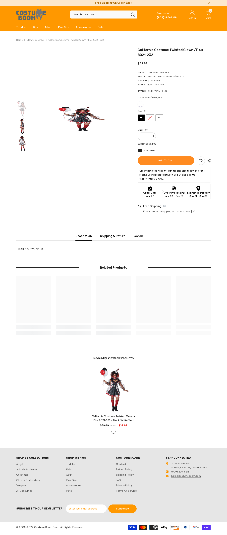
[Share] (208, 161)
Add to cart (165, 160)
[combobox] (99, 15)
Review (138, 236)
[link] (33, 327)
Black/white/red (140, 104)
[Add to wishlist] (201, 161)
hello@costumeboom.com (186, 475)
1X (141, 117)
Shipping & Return (112, 236)
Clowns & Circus (36, 39)
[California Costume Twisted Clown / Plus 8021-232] (113, 389)
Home (19, 39)
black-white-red (113, 432)
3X (159, 117)
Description (83, 236)
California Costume (158, 72)
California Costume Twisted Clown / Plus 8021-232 (113, 418)
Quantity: (143, 129)
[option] (80, 118)
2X (150, 117)
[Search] (103, 15)
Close (209, 3)
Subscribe (122, 508)
